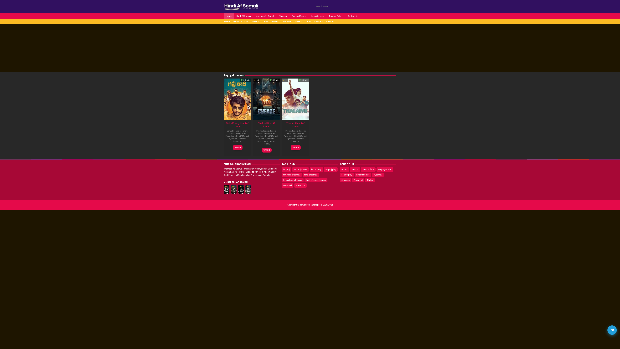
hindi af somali (310, 174)
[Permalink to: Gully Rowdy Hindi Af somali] (237, 98)
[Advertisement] (310, 47)
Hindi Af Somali (242, 136)
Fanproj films (368, 169)
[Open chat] (612, 330)
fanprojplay (316, 169)
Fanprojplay (230, 136)
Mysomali (233, 138)
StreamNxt (300, 185)
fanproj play (331, 169)
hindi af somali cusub (292, 180)
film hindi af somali (291, 174)
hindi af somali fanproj (316, 180)
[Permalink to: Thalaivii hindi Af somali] (295, 98)
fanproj (286, 169)
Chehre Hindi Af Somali (266, 125)
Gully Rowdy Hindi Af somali (237, 125)
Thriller (266, 144)
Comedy (230, 131)
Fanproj (238, 131)
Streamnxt (237, 141)
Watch (237, 147)
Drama (259, 131)
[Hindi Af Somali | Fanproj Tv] (241, 6)
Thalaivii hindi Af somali (295, 125)
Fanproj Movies (239, 133)
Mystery (270, 138)
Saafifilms (242, 138)
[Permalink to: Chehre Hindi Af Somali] (266, 98)
